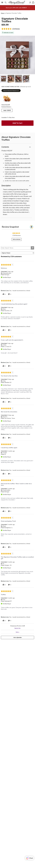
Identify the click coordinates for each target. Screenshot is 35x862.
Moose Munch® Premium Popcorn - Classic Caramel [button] (6, 106)
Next (17, 632)
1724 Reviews (16, 28)
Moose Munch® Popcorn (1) (11, 90)
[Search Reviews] (32, 247)
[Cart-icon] (33, 2)
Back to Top (17, 628)
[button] (17, 7)
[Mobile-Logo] (17, 2)
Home (2, 13)
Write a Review (16, 239)
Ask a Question (17, 637)
